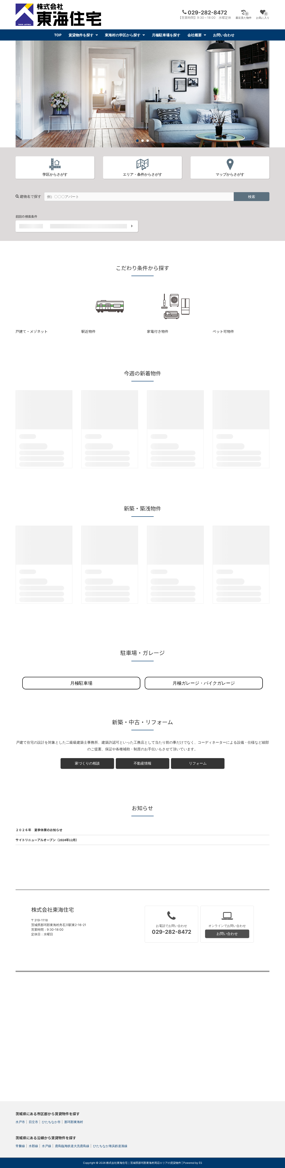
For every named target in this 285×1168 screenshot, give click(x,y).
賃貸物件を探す (81, 35)
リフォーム (198, 763)
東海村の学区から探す (122, 35)
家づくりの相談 (87, 763)
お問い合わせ (223, 35)
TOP (57, 35)
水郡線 (33, 1146)
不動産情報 (142, 763)
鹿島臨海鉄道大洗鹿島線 (72, 1146)
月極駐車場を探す (166, 35)
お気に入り (262, 15)
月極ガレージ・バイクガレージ (204, 683)
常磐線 (20, 1146)
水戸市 (20, 1122)
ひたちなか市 (51, 1122)
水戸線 (46, 1146)
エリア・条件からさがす (142, 174)
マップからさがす (230, 174)
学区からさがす (55, 174)
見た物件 (244, 15)
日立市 (33, 1122)
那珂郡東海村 (73, 1122)
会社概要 (194, 35)
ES (200, 1162)
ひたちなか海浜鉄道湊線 (110, 1146)
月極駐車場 (81, 683)
